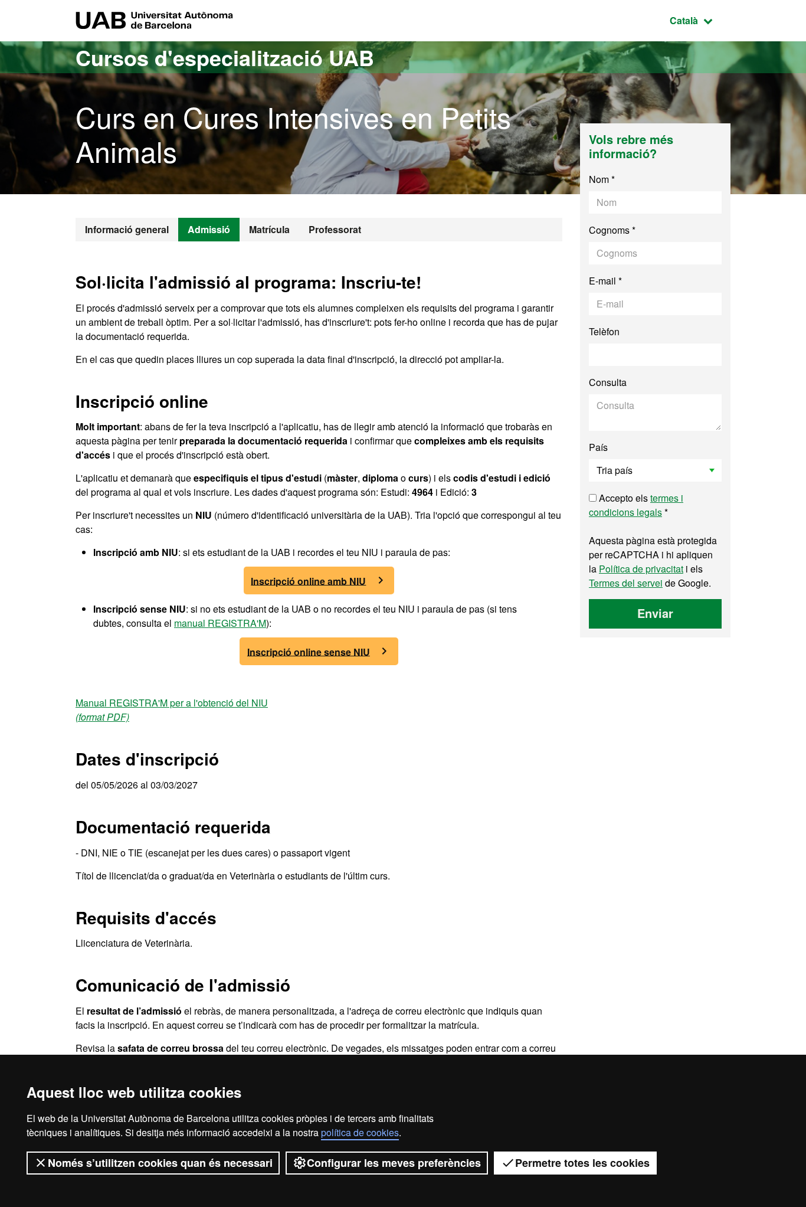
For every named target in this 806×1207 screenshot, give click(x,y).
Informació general (127, 229)
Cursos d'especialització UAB (225, 57)
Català (700, 20)
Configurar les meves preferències (394, 1162)
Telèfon (604, 331)
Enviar (655, 613)
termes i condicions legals (636, 505)
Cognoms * (612, 230)
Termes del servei (626, 583)
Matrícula (269, 229)
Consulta (608, 382)
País (598, 447)
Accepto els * (636, 505)
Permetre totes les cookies (582, 1162)
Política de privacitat (641, 568)
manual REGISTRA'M (220, 623)
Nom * (602, 179)
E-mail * (605, 280)
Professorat (335, 229)
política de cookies (360, 1132)
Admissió (209, 229)
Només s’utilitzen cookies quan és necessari (160, 1162)
